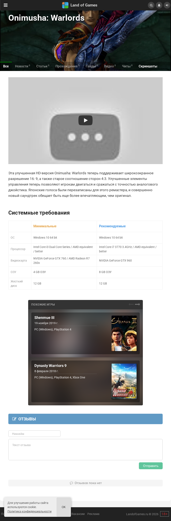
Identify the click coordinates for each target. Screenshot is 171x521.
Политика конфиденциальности (30, 511)
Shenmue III (44, 318)
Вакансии (78, 514)
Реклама (93, 514)
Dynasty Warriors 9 (50, 366)
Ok (64, 507)
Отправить (150, 466)
